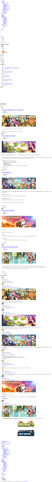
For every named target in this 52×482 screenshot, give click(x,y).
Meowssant (3, 62)
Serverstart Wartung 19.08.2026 (7, 79)
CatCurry (3, 279)
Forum (2, 39)
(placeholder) (5, 474)
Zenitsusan (3, 69)
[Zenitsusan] (3, 284)
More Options (3, 41)
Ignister (2, 85)
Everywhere (1, 36)
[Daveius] (3, 304)
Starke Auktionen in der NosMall (7, 71)
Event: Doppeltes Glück (5, 75)
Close (27, 481)
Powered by (4, 443)
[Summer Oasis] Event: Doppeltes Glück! (10, 246)
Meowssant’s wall (9, 281)
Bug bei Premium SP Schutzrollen (7, 83)
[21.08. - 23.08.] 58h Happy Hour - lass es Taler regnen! (10, 67)
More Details (25, 481)
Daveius (3, 73)
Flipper (4, 212)
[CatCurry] (3, 278)
